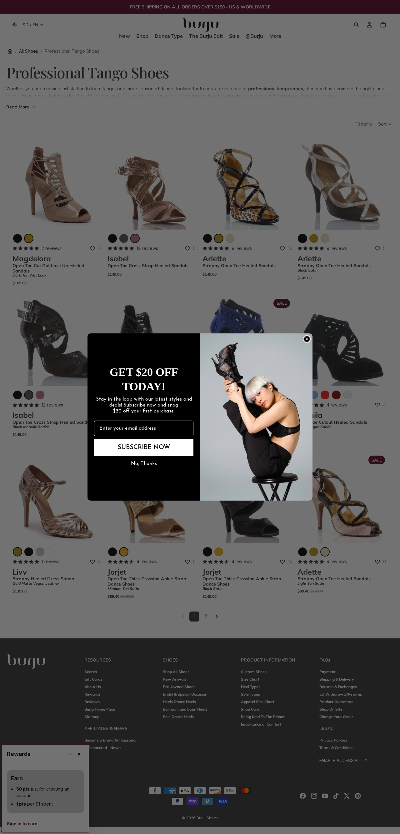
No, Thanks (144, 463)
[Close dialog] (307, 339)
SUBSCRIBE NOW (144, 447)
